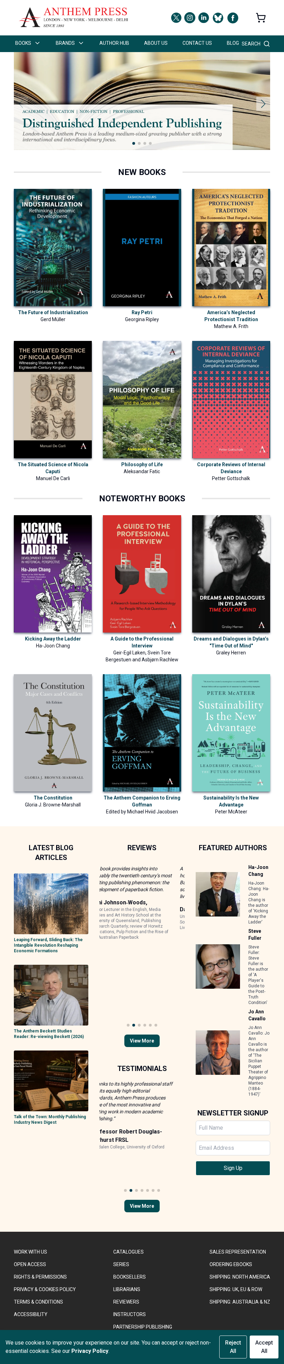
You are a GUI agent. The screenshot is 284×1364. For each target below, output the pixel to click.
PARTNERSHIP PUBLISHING (142, 1327)
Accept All (264, 1346)
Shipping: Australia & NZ (240, 1302)
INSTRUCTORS (129, 1314)
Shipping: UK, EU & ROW (236, 1289)
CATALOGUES (128, 1252)
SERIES (121, 1264)
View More (142, 1041)
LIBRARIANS (126, 1289)
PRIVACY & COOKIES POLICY (45, 1289)
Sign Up (233, 1168)
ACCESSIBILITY (30, 1314)
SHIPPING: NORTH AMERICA (240, 1277)
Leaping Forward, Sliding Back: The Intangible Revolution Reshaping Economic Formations (48, 945)
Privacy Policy (89, 1351)
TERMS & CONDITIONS (38, 1302)
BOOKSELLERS (129, 1277)
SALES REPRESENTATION (238, 1252)
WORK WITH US (30, 1252)
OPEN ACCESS (30, 1264)
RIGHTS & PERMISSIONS (40, 1277)
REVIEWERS (126, 1302)
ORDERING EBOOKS (231, 1264)
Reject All (233, 1346)
